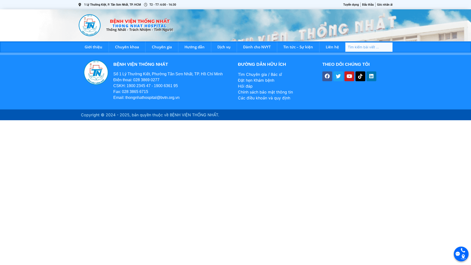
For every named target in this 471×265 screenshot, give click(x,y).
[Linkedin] (371, 76)
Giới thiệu (93, 46)
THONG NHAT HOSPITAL (140, 25)
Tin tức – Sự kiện (298, 46)
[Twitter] (338, 76)
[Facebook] (327, 76)
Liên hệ (332, 46)
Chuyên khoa (127, 46)
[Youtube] (349, 76)
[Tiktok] (360, 76)
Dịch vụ (224, 46)
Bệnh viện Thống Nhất (140, 21)
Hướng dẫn (194, 46)
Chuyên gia (162, 46)
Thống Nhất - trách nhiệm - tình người (139, 29)
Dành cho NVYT (257, 46)
